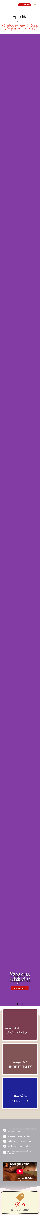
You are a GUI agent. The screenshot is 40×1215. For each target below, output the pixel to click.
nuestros (20, 1096)
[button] (24, 4)
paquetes (13, 1027)
